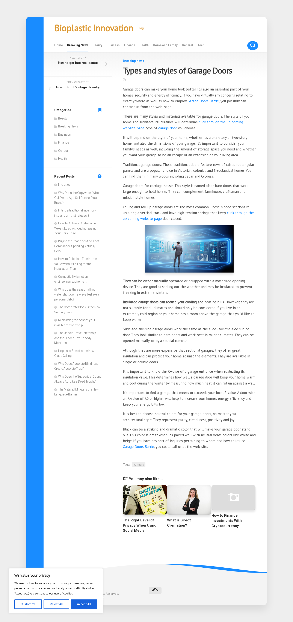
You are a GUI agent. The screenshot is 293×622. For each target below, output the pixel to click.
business (138, 464)
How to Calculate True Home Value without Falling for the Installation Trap (75, 263)
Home (58, 45)
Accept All (84, 604)
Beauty (97, 45)
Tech (200, 45)
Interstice (64, 184)
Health (144, 45)
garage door (167, 128)
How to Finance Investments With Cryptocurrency (226, 520)
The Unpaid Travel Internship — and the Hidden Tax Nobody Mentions (76, 338)
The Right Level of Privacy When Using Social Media (139, 525)
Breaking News (77, 45)
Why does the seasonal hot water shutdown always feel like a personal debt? (76, 294)
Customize (28, 604)
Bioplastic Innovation (93, 28)
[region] (56, 590)
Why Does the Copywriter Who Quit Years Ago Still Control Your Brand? (76, 197)
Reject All (56, 604)
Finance (129, 45)
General (187, 45)
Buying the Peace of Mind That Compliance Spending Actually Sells (76, 246)
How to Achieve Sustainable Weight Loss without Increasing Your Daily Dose (75, 228)
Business (113, 45)
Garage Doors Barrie (203, 101)
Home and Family (165, 45)
